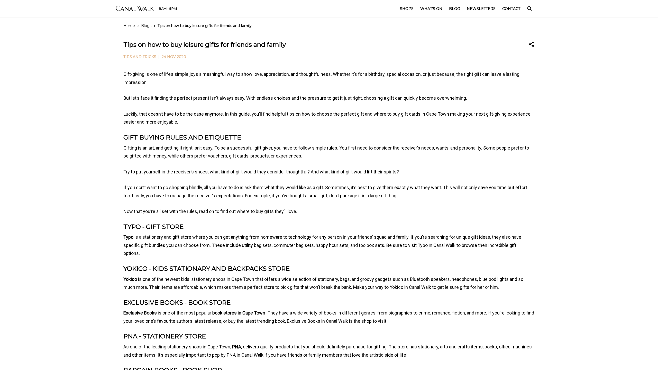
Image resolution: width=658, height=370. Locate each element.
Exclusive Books (140, 313)
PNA (236, 346)
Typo (128, 237)
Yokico (130, 279)
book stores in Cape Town (238, 313)
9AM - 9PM (168, 8)
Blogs (146, 25)
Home (129, 25)
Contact (511, 8)
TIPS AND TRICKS (139, 56)
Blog (454, 8)
